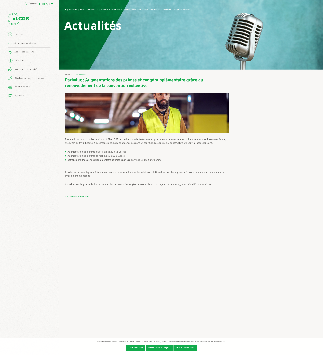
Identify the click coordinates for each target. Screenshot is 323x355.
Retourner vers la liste (78, 197)
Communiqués (80, 74)
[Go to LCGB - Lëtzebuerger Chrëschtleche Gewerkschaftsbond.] (66, 10)
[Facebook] (40, 4)
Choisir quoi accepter (159, 348)
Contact (33, 4)
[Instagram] (47, 4)
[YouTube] (44, 4)
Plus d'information (185, 348)
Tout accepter (135, 348)
